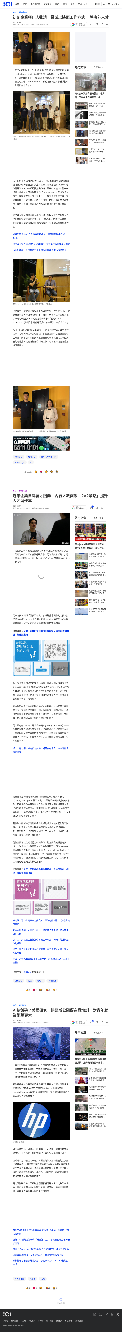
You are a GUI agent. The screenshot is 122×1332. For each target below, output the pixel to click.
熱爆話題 (23, 491)
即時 (57, 4)
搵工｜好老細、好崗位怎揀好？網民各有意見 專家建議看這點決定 (41, 750)
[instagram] (100, 1313)
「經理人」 (26, 972)
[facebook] (94, 1313)
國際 (72, 4)
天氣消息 (47, 4)
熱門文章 (80, 67)
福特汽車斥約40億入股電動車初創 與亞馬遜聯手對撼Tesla (39, 236)
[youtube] (106, 1313)
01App (40, 1320)
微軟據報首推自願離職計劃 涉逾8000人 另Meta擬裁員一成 (40, 1233)
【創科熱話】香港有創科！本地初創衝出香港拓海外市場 (39, 250)
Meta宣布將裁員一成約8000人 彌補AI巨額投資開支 (38, 1225)
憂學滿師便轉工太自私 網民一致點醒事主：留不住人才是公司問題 (41, 932)
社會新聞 (23, 12)
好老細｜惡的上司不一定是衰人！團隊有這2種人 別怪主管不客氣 (41, 922)
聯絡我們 (59, 1320)
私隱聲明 (68, 1320)
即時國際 (23, 1005)
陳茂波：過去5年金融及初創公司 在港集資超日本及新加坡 (41, 244)
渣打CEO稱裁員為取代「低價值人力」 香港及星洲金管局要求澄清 (41, 1212)
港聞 (17, 4)
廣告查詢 (32, 1320)
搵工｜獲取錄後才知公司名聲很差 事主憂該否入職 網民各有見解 (41, 951)
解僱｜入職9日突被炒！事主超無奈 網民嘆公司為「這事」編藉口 (41, 961)
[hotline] (41, 443)
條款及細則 (79, 1320)
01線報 (5, 1320)
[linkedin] (112, 1313)
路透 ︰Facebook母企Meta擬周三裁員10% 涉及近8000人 (41, 1219)
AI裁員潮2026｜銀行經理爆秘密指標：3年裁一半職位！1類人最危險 (41, 1202)
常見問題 (49, 1320)
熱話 (15, 491)
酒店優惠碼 (35, 4)
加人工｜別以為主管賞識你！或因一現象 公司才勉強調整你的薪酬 (41, 941)
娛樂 (25, 4)
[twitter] (117, 1313)
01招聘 (23, 1320)
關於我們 (14, 1320)
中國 (80, 4)
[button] (97, 24)
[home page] (7, 4)
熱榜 (65, 4)
